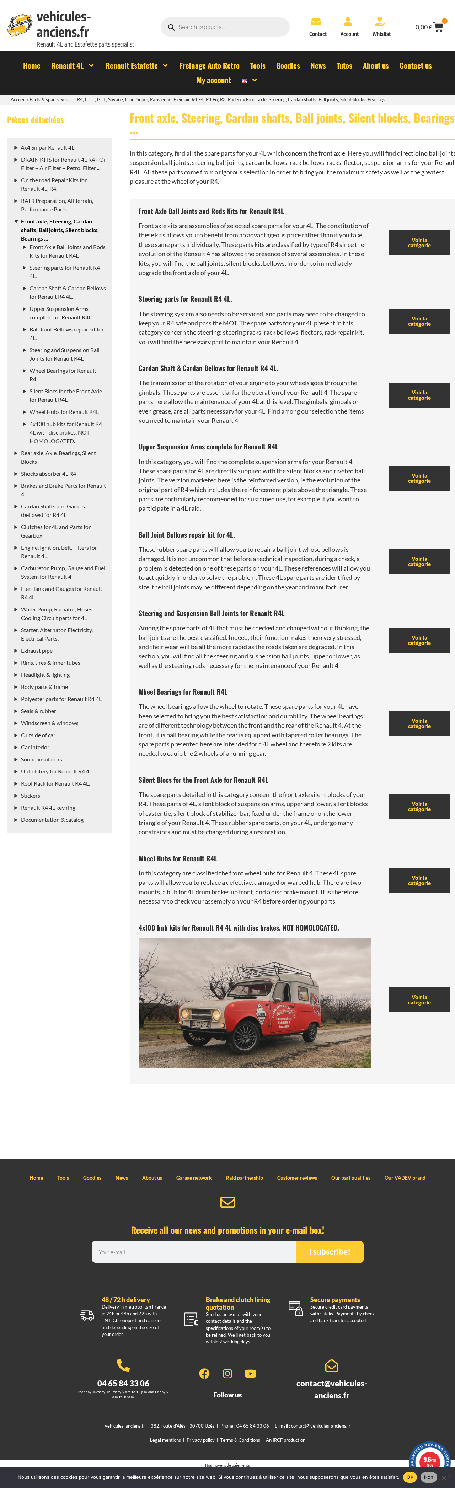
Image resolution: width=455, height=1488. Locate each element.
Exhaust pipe (37, 650)
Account (350, 34)
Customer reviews (297, 1178)
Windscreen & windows (50, 722)
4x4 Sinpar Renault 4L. (48, 147)
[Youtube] (250, 1373)
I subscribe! (329, 1251)
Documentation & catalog (52, 819)
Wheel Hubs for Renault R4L (64, 411)
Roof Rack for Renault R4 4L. (55, 783)
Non (429, 1477)
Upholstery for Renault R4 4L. (57, 771)
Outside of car (38, 735)
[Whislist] (380, 21)
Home (36, 1178)
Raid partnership (244, 1178)
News (122, 1178)
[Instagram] (227, 1373)
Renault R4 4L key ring (48, 807)
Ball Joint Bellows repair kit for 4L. (187, 534)
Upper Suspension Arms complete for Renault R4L (208, 446)
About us (152, 1178)
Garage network (194, 1178)
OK (410, 1477)
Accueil (18, 99)
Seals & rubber (38, 710)
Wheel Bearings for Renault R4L (183, 691)
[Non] (444, 1477)
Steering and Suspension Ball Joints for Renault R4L (212, 613)
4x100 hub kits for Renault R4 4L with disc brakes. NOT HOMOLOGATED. (66, 432)
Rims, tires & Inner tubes (50, 662)
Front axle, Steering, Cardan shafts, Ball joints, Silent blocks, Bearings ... (60, 230)
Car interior (35, 747)
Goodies (92, 1178)
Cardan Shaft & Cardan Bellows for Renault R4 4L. (208, 368)
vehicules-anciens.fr (64, 24)
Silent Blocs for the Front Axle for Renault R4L (203, 780)
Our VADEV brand (405, 1178)
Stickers (30, 795)
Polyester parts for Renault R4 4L (61, 698)
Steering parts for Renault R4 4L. (185, 298)
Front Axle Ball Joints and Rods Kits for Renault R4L (211, 211)
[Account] (347, 21)
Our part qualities (350, 1178)
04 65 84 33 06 (123, 1383)
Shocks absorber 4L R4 (48, 473)
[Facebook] (204, 1373)
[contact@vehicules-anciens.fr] (331, 1365)
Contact (318, 34)
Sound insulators (41, 759)
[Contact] (316, 21)
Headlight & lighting (45, 674)
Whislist (382, 34)
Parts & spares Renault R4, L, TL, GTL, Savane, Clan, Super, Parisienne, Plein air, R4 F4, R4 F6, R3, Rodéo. (136, 99)
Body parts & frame (44, 686)
